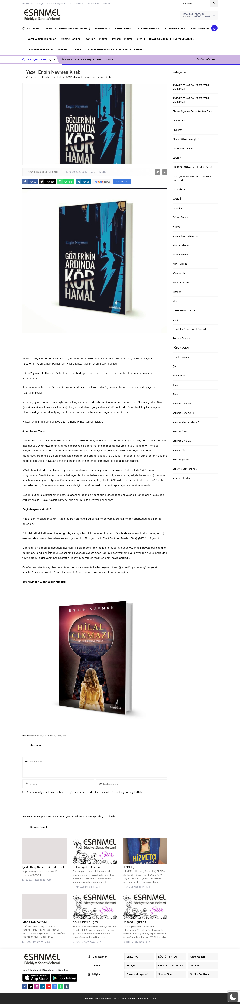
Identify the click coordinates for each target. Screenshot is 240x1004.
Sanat (52, 735)
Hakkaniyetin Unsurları (87, 867)
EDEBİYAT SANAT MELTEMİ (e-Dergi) (192, 167)
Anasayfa (33, 77)
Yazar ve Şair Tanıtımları (185, 468)
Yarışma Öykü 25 (182, 440)
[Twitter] (30, 986)
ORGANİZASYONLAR (184, 310)
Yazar (58, 735)
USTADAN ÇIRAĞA (135, 922)
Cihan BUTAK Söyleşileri (186, 139)
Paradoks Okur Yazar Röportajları (190, 329)
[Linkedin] (42, 986)
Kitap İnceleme (48, 77)
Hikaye (176, 226)
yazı (64, 735)
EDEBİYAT (178, 157)
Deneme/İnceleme (183, 148)
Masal (176, 301)
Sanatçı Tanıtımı (181, 357)
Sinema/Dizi (179, 375)
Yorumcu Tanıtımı (182, 478)
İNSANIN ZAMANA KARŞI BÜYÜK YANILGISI (88, 59)
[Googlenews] (54, 986)
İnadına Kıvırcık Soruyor (185, 236)
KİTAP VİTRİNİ (180, 263)
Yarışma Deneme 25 (183, 412)
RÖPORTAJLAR (181, 347)
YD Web (151, 998)
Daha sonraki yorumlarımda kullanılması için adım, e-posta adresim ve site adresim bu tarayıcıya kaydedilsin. (84, 792)
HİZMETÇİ (129, 867)
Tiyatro (176, 394)
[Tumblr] (66, 986)
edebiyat (38, 735)
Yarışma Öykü (180, 431)
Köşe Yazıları (179, 273)
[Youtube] (48, 986)
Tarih (175, 385)
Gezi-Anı (177, 208)
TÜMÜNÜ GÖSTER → (207, 59)
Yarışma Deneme (182, 403)
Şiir (174, 366)
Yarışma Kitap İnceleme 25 (187, 422)
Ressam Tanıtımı (181, 338)
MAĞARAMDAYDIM (34, 922)
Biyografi (177, 129)
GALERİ (177, 198)
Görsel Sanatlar (181, 217)
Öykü (176, 319)
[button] (233, 997)
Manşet (78, 77)
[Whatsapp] (60, 986)
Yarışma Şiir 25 (181, 459)
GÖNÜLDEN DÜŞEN (85, 922)
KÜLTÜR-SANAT (65, 77)
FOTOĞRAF (179, 189)
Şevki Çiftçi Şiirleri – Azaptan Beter (44, 867)
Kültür (46, 735)
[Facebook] (24, 986)
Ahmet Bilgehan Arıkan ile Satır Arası (192, 111)
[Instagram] (36, 986)
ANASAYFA (179, 120)
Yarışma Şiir (179, 450)
